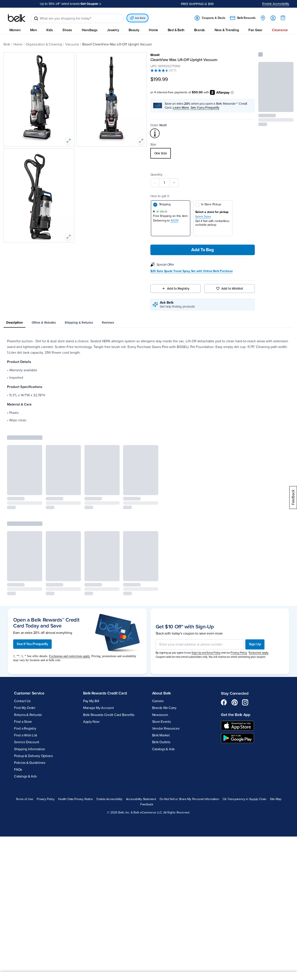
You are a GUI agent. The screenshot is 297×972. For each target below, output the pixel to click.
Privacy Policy (46, 799)
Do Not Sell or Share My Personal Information (189, 799)
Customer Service (29, 693)
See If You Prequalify (32, 644)
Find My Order (24, 708)
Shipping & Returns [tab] (79, 323)
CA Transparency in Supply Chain (245, 799)
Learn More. (181, 108)
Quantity (156, 175)
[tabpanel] (148, 381)
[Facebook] (224, 702)
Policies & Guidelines (29, 763)
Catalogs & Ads (25, 776)
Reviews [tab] (108, 323)
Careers (158, 701)
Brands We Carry (164, 708)
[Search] (36, 18)
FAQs (18, 769)
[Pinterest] (234, 702)
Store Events (161, 722)
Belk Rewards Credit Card (105, 693)
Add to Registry (178, 288)
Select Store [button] (203, 216)
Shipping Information (29, 749)
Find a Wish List (25, 735)
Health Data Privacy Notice (75, 799)
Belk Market (161, 735)
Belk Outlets (161, 742)
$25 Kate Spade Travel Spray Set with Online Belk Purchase (191, 271)
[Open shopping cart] (283, 17)
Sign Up (255, 644)
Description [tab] (14, 323)
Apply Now (110, 4)
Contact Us (22, 701)
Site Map (275, 799)
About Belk (161, 693)
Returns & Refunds (28, 715)
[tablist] (148, 323)
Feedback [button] (146, 804)
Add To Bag (202, 249)
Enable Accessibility (275, 4)
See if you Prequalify (205, 108)
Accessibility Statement (141, 799)
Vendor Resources (165, 728)
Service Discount (26, 742)
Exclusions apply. (259, 653)
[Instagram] (245, 702)
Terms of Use (24, 799)
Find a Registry (25, 728)
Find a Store (23, 722)
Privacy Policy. (239, 653)
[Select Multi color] (154, 133)
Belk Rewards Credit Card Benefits (108, 715)
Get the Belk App (235, 714)
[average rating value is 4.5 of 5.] (159, 70)
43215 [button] (175, 220)
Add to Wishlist (232, 288)
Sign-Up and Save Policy (205, 653)
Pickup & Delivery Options (33, 756)
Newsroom (160, 715)
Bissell (155, 55)
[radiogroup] (202, 153)
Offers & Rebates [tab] (44, 323)
